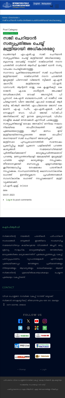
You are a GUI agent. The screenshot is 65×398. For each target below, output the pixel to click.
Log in (9, 199)
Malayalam (46, 4)
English (37, 4)
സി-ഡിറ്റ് (41, 385)
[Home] (16, 4)
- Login (43, 369)
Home (4, 18)
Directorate (13, 18)
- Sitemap (21, 369)
